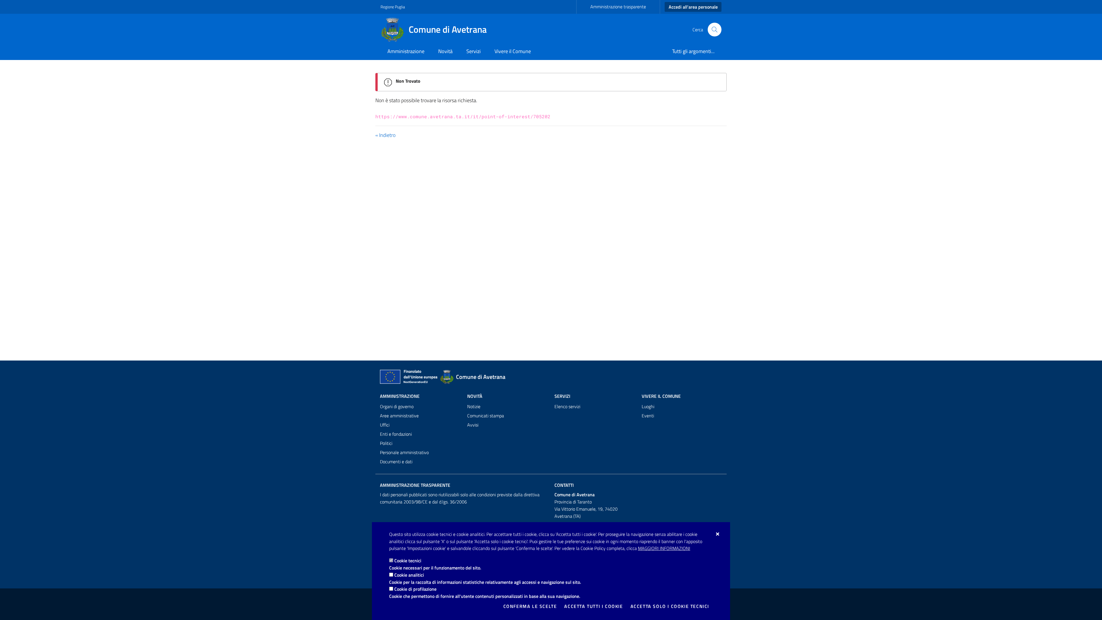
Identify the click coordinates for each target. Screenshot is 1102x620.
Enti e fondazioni (396, 434)
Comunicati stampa (485, 415)
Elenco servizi (567, 406)
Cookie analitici (409, 574)
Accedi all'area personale (693, 6)
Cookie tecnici (407, 560)
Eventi (648, 415)
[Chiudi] (717, 534)
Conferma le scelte (530, 606)
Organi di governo (397, 406)
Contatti (564, 485)
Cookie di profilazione (415, 589)
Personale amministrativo (404, 452)
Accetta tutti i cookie (593, 606)
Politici (386, 443)
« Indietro (385, 135)
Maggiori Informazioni (664, 548)
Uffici (384, 424)
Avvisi (472, 424)
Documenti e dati (396, 461)
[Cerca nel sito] (714, 29)
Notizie (473, 406)
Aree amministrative (399, 415)
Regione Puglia (393, 7)
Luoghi (648, 406)
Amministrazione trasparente (618, 6)
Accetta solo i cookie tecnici (669, 606)
